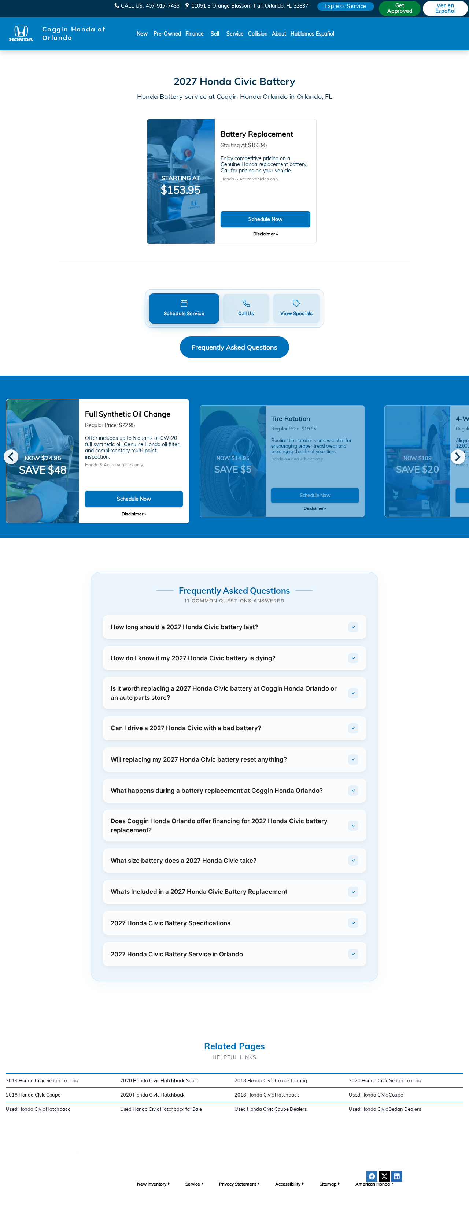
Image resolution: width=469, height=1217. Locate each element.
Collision (257, 33)
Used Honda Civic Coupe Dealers (270, 1109)
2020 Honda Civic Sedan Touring (385, 1080)
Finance (194, 33)
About (279, 33)
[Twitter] (384, 1176)
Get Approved (400, 8)
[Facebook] (371, 1176)
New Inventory (151, 1184)
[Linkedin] (396, 1176)
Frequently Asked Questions (234, 347)
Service (235, 33)
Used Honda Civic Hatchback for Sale (161, 1109)
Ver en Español (445, 8)
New (142, 33)
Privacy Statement (237, 1184)
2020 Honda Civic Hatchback (152, 1095)
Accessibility (287, 1184)
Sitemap (328, 1184)
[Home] (21, 33)
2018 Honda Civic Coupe (33, 1095)
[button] (184, 308)
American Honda (372, 1184)
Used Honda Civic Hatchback (38, 1109)
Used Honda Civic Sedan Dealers (385, 1109)
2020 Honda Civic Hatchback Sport (159, 1080)
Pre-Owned (167, 33)
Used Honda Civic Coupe (376, 1095)
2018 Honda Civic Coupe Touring (270, 1080)
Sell (215, 33)
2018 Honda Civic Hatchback (266, 1095)
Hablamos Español (312, 33)
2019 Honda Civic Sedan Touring (42, 1080)
